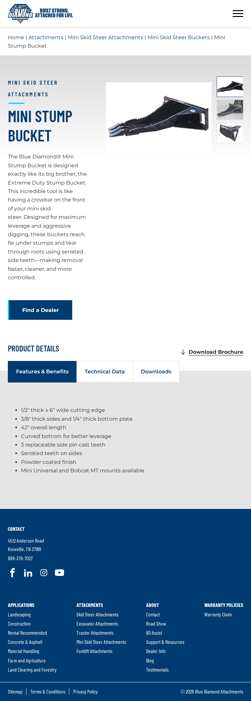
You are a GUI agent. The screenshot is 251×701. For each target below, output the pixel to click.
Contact (16, 529)
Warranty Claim (218, 614)
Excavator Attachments (97, 623)
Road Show (156, 623)
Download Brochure (216, 352)
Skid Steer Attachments (97, 614)
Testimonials (157, 669)
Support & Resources (165, 642)
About (152, 605)
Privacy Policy (85, 691)
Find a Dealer (40, 310)
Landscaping (19, 614)
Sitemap (15, 691)
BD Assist (154, 632)
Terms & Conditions (47, 691)
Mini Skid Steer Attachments (105, 37)
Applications (21, 605)
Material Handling (23, 651)
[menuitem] (32, 637)
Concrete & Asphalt (25, 642)
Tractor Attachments (94, 632)
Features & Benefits (42, 371)
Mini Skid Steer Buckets (178, 37)
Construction (19, 623)
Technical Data (105, 371)
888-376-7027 (20, 558)
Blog (150, 660)
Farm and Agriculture (27, 660)
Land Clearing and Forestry (32, 669)
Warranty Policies (223, 605)
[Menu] (238, 14)
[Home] (41, 14)
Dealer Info (156, 651)
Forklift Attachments (94, 651)
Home (16, 37)
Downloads (156, 371)
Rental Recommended (27, 632)
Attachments (45, 37)
